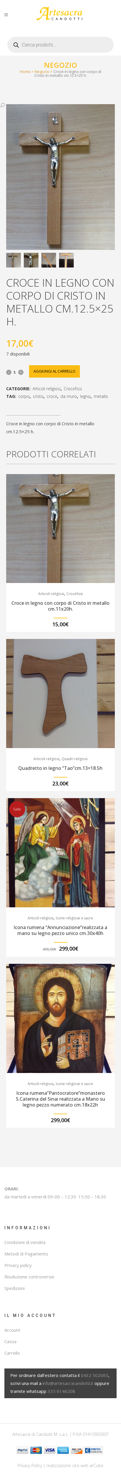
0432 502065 (94, 1375)
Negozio (42, 71)
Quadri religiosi (75, 758)
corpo (24, 396)
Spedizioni (14, 1288)
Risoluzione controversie (29, 1277)
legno (85, 396)
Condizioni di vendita (25, 1242)
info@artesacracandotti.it (68, 1383)
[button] (54, 105)
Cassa (10, 1341)
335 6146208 (61, 1391)
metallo (101, 396)
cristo (38, 396)
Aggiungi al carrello (54, 371)
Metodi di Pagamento (26, 1254)
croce (52, 396)
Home (25, 71)
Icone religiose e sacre (74, 918)
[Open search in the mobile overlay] (60, 42)
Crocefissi (73, 388)
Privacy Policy (30, 1465)
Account (12, 1330)
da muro (68, 396)
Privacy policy (18, 1265)
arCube (96, 1465)
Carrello (12, 1353)
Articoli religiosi (46, 388)
